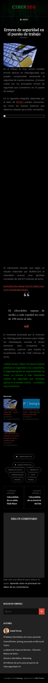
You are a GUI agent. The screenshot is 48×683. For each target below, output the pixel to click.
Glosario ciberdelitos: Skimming (17, 658)
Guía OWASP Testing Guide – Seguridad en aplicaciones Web (31, 412)
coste (33, 475)
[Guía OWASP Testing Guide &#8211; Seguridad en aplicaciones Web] (31, 404)
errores (17, 480)
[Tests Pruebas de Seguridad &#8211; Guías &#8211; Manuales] (12, 404)
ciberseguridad (17, 475)
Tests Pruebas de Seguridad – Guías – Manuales (11, 412)
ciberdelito (34, 470)
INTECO (20, 102)
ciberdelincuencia (15, 470)
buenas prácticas (24, 465)
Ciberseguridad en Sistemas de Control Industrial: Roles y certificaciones (11, 437)
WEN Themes (39, 678)
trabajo (31, 480)
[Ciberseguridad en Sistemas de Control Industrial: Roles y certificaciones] (12, 427)
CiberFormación (25, 457)
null (26, 326)
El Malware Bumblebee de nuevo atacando (22, 637)
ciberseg (19, 678)
